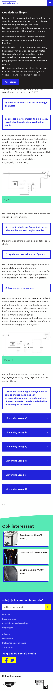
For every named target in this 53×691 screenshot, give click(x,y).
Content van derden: (25, 71)
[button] (50, 3)
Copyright (7, 627)
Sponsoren (7, 647)
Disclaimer (7, 638)
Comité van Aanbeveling (15, 623)
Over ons (7, 614)
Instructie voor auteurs (14, 643)
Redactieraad (9, 619)
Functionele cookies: (23, 40)
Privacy (6, 634)
